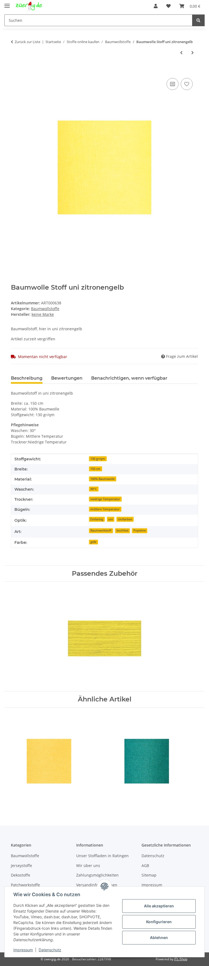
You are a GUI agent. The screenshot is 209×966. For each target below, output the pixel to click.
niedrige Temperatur (105, 499)
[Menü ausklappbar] (7, 3)
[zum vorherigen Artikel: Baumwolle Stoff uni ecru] (181, 52)
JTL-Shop (180, 959)
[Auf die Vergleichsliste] (173, 84)
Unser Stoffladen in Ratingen (102, 855)
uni (110, 519)
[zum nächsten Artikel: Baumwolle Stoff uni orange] (192, 52)
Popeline (139, 530)
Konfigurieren (159, 921)
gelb (93, 542)
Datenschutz (50, 949)
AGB (145, 865)
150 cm (95, 469)
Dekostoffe (20, 875)
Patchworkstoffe (25, 884)
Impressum (23, 949)
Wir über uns (88, 865)
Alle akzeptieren (159, 906)
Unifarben (125, 519)
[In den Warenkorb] (15, 71)
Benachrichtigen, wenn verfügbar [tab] (129, 378)
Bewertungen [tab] (66, 378)
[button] (155, 6)
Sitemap (149, 875)
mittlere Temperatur (105, 509)
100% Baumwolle (102, 479)
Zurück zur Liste (27, 41)
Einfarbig (96, 519)
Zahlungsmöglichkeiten (97, 875)
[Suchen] (198, 20)
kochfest (122, 530)
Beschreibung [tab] (26, 378)
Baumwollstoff (100, 530)
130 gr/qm (97, 459)
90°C (93, 489)
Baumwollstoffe (45, 308)
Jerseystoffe (21, 865)
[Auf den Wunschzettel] (187, 84)
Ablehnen (159, 937)
